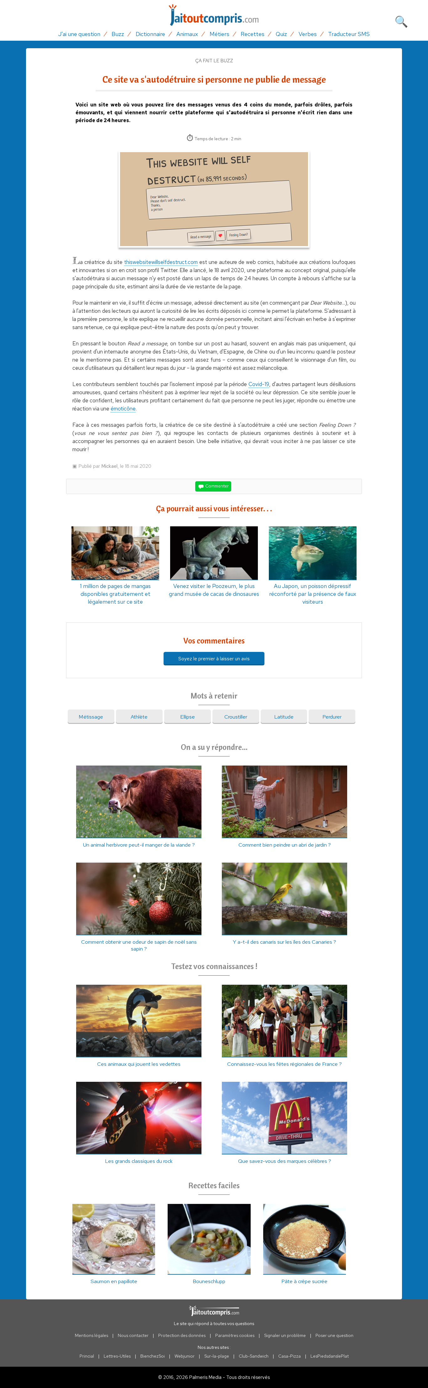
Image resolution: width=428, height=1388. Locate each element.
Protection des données (182, 1335)
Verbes (308, 34)
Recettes (252, 34)
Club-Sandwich (254, 1356)
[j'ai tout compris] (214, 15)
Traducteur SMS (349, 34)
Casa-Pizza (289, 1356)
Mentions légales (91, 1335)
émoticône (123, 408)
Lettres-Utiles (117, 1356)
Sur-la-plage (216, 1356)
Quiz (281, 34)
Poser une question (334, 1335)
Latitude (284, 716)
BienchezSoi (152, 1356)
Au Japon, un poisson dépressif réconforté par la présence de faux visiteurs (312, 593)
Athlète (139, 716)
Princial (87, 1356)
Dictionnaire (150, 34)
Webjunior (185, 1356)
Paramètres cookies (234, 1335)
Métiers (219, 34)
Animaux (187, 34)
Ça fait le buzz (214, 61)
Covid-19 (258, 384)
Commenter (216, 486)
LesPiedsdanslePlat (330, 1356)
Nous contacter (133, 1335)
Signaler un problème (285, 1335)
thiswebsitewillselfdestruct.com (161, 262)
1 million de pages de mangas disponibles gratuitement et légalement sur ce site (115, 593)
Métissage (91, 716)
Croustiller (235, 716)
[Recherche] (401, 20)
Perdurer (332, 716)
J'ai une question (79, 34)
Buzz (118, 34)
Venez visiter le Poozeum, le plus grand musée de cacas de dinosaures (214, 589)
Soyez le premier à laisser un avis (214, 658)
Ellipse (187, 716)
